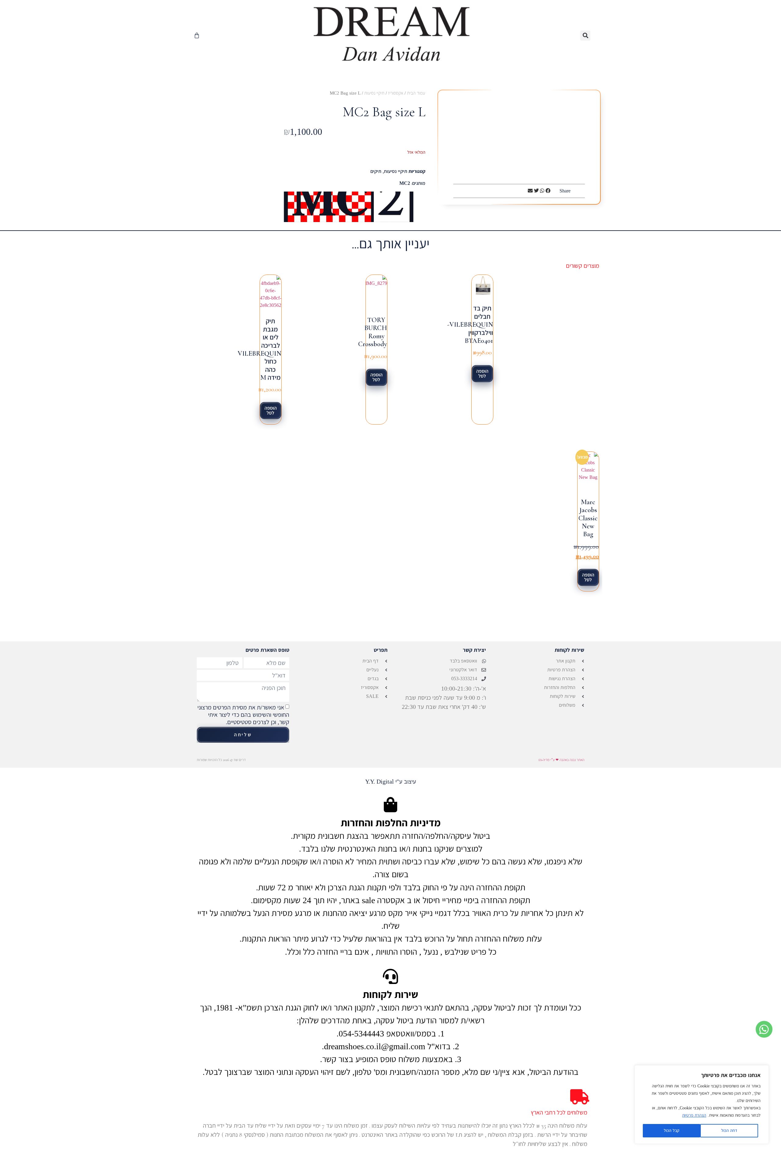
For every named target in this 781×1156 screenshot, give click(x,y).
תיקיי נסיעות (374, 93)
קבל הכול (671, 1130)
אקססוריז (395, 93)
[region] (702, 1104)
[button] (585, 36)
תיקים (375, 171)
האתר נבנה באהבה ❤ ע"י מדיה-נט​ (561, 760)
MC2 (404, 183)
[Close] (762, 1070)
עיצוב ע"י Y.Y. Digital (390, 781)
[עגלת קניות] (197, 35)
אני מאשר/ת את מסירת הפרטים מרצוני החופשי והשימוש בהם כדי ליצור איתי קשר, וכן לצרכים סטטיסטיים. (243, 715)
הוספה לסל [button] (482, 373)
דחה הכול (729, 1130)
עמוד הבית (416, 93)
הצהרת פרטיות (694, 1115)
